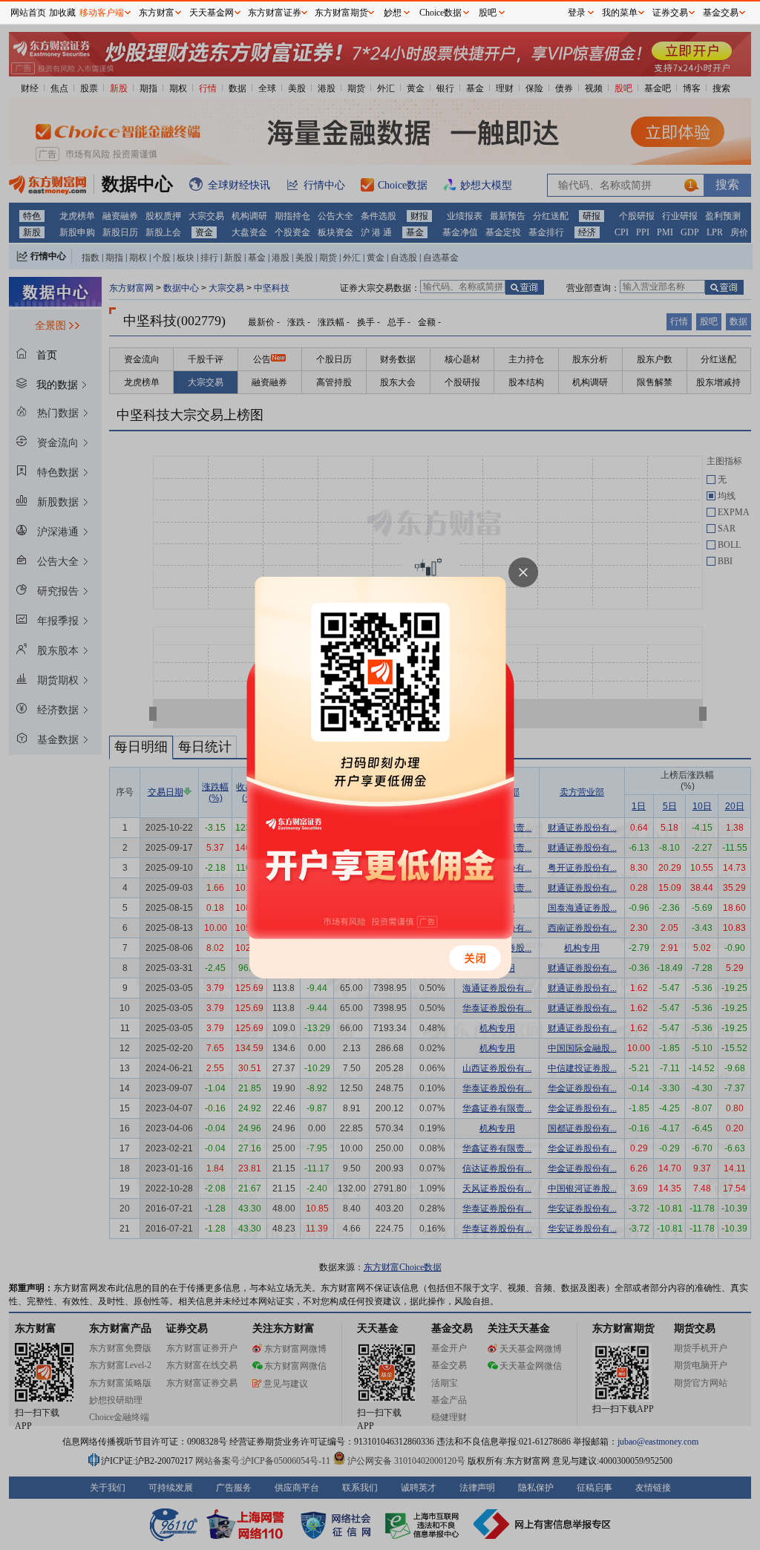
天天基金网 (211, 12)
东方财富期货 (341, 12)
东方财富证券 (274, 12)
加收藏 (62, 12)
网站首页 (28, 12)
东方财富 (156, 12)
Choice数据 (440, 12)
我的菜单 (620, 12)
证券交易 (670, 12)
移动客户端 (101, 12)
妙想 (393, 12)
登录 (577, 12)
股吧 (488, 12)
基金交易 (720, 12)
